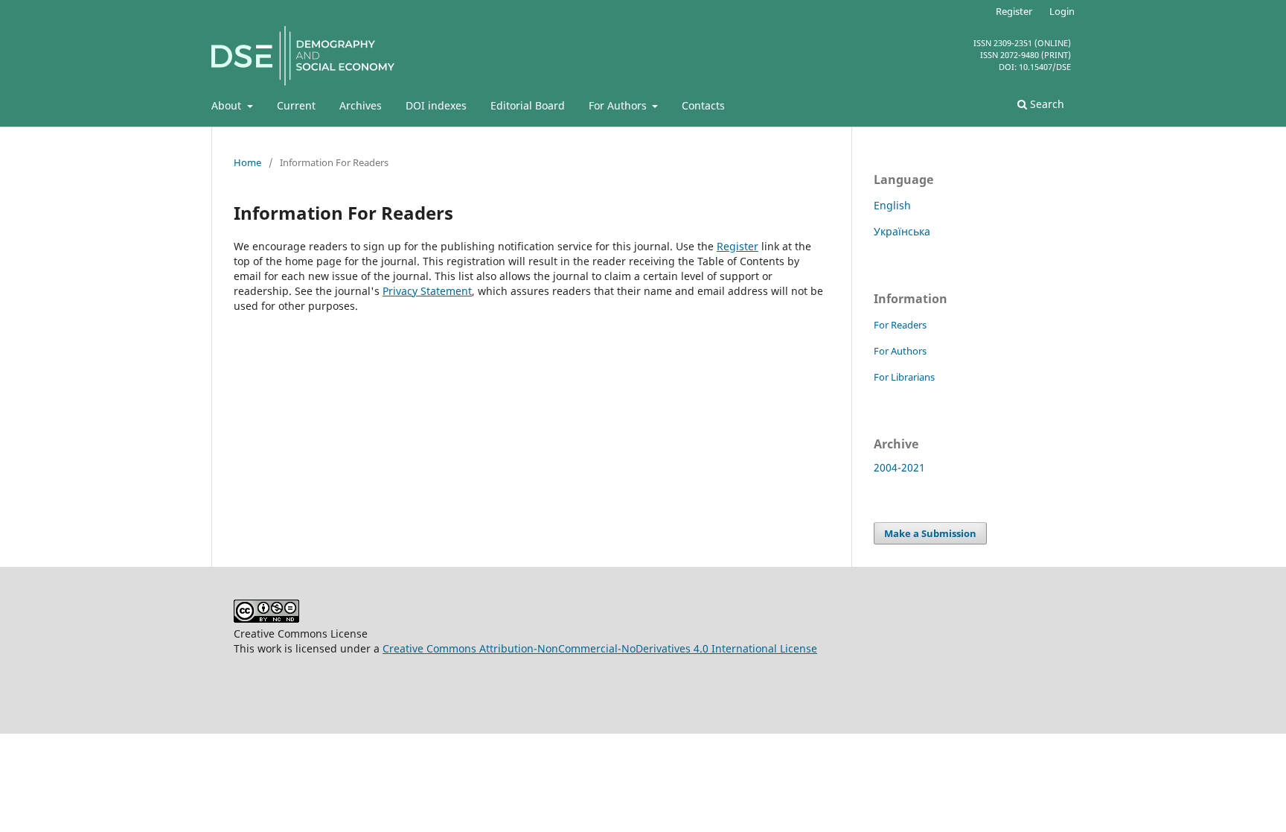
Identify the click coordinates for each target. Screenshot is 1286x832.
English (892, 205)
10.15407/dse (1045, 67)
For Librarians (904, 377)
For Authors (619, 105)
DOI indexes (436, 105)
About (227, 105)
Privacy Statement (427, 291)
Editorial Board (527, 105)
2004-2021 (899, 467)
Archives (360, 105)
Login (1062, 11)
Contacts (703, 105)
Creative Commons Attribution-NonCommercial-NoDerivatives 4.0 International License (600, 648)
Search (1045, 104)
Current (296, 105)
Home (247, 162)
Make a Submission (930, 533)
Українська (902, 231)
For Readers (900, 324)
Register (1014, 11)
